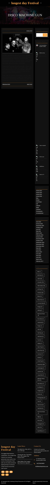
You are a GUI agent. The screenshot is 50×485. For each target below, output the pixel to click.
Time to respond (42, 145)
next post (29, 84)
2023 (39, 278)
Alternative (41, 285)
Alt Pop (40, 289)
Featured (40, 322)
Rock (39, 420)
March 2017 (39, 259)
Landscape (40, 368)
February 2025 (39, 235)
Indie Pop (40, 361)
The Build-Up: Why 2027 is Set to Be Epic (24, 450)
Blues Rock (40, 299)
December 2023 (40, 244)
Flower (39, 326)
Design (38, 200)
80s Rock (40, 275)
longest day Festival (25, 3)
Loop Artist (40, 375)
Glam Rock (40, 350)
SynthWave (41, 431)
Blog (37, 198)
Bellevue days (42, 52)
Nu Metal (40, 387)
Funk (39, 340)
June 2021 (38, 253)
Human (40, 354)
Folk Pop (40, 333)
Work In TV (41, 174)
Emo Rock (40, 319)
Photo (39, 394)
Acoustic (40, 282)
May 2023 (38, 248)
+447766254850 (40, 463)
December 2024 (40, 238)
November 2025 (40, 225)
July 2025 (38, 229)
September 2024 (40, 242)
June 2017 (38, 257)
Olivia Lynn (41, 156)
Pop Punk (40, 404)
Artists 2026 (39, 196)
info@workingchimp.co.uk (41, 466)
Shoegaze (40, 424)
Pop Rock (40, 408)
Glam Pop (40, 347)
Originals (38, 209)
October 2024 (39, 240)
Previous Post (6, 84)
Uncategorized (39, 213)
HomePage (39, 201)
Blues (39, 296)
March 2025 (39, 233)
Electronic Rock (41, 314)
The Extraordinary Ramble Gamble (43, 46)
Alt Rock (40, 292)
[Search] (45, 35)
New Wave (40, 383)
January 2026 (39, 223)
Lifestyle (38, 205)
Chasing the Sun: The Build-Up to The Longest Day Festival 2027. (25, 456)
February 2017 (39, 261)
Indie (39, 357)
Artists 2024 (29, 30)
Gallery (39, 343)
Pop (39, 401)
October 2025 (39, 227)
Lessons (40, 371)
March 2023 (39, 251)
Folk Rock (40, 336)
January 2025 (39, 236)
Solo (39, 427)
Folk (39, 329)
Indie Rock (41, 364)
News (37, 207)
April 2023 (38, 250)
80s (39, 271)
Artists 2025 (39, 194)
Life (37, 203)
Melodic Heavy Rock (41, 379)
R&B (39, 416)
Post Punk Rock (41, 412)
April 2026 (38, 221)
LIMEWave (41, 166)
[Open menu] (9, 3)
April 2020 (38, 255)
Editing (39, 310)
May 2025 (38, 231)
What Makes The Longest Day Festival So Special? (24, 462)
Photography (39, 211)
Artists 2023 (39, 190)
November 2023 (40, 246)
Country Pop (41, 303)
